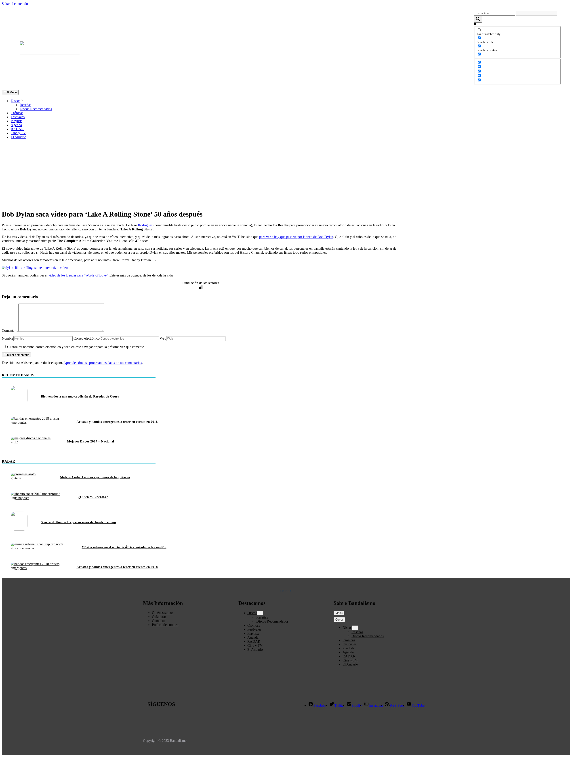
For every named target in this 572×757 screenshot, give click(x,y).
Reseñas (25, 105)
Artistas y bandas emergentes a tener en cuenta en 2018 (117, 421)
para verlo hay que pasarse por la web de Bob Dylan (296, 237)
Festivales (18, 117)
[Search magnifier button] (478, 19)
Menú (339, 613)
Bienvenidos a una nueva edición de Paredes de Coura (80, 396)
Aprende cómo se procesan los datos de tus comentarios (102, 363)
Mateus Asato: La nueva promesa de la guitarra (95, 477)
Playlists (16, 121)
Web (163, 338)
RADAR (17, 129)
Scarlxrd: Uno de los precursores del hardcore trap (78, 522)
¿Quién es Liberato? (93, 497)
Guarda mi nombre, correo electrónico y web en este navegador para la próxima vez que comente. (76, 347)
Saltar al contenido (15, 4)
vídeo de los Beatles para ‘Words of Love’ (78, 275)
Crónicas (17, 113)
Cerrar (339, 619)
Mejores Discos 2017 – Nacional (90, 441)
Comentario (10, 330)
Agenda (16, 125)
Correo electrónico (87, 338)
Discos (15, 101)
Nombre (7, 338)
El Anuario (18, 137)
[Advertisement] (286, 174)
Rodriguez (145, 225)
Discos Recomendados (36, 109)
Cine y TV (18, 133)
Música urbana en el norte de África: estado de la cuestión (124, 547)
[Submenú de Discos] (260, 613)
